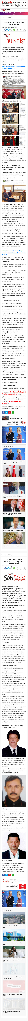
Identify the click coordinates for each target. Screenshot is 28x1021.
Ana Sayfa (5, 17)
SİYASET (10, 17)
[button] (24, 427)
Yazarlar (14, 14)
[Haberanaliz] (5, 10)
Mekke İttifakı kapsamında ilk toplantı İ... (18, 12)
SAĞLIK (9, 554)
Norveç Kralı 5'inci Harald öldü (11, 546)
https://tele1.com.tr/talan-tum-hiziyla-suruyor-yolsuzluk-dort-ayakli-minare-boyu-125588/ (14, 252)
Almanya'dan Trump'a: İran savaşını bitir (13, 530)
